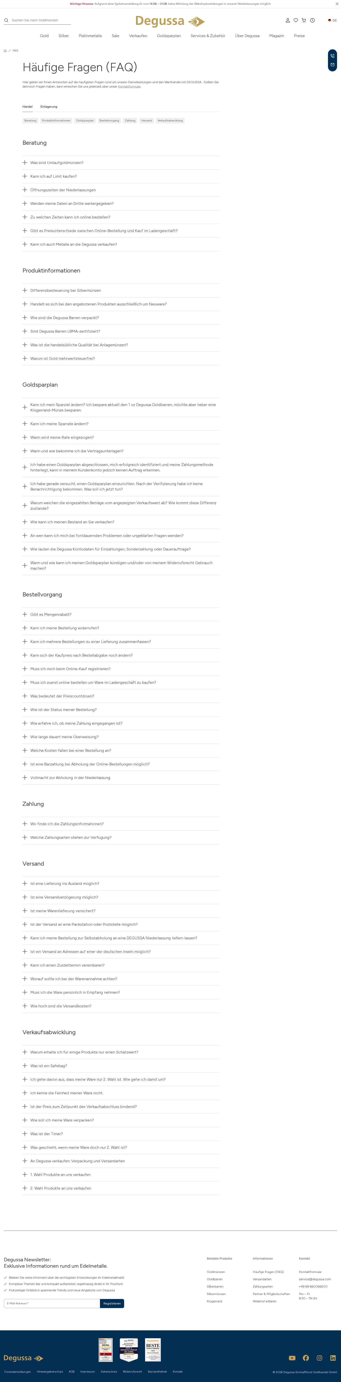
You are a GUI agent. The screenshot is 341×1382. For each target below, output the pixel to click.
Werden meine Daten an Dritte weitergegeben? (72, 203)
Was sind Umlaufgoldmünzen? (56, 162)
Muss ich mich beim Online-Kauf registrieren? (70, 668)
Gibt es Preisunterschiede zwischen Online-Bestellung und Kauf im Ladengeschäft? (104, 230)
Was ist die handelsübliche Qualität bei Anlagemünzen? (79, 344)
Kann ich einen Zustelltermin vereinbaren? (67, 965)
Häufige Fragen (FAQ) (268, 1272)
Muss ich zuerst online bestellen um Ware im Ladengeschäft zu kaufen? (93, 682)
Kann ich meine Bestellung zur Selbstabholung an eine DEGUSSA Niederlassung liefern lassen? (113, 938)
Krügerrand (214, 1301)
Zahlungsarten (263, 1286)
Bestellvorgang (109, 120)
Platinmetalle (90, 35)
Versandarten (262, 1279)
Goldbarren (215, 1279)
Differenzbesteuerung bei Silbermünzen (65, 290)
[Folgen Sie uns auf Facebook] (306, 1358)
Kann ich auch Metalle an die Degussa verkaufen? (73, 244)
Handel (27, 106)
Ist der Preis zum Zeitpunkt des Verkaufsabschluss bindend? (83, 1106)
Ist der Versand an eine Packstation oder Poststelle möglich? (84, 924)
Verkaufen (138, 35)
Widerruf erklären (264, 1301)
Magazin (276, 35)
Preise (299, 35)
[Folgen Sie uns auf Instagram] (319, 1358)
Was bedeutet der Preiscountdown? (62, 696)
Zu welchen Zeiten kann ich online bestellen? (70, 217)
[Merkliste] (296, 20)
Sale (115, 35)
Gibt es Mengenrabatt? (50, 614)
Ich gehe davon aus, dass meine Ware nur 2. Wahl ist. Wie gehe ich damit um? (98, 1079)
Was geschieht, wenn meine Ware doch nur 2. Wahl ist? (78, 1147)
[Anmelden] (288, 20)
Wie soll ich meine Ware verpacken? (62, 1120)
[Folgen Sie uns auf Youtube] (292, 1358)
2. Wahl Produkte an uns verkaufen (60, 1188)
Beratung (30, 120)
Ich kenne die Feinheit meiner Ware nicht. (66, 1093)
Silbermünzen (216, 1294)
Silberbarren (215, 1286)
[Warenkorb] (304, 20)
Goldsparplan (169, 35)
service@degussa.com (315, 1279)
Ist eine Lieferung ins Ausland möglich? (64, 883)
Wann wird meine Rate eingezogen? (62, 437)
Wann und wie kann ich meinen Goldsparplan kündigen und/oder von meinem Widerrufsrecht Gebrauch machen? (121, 565)
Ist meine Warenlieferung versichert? (62, 910)
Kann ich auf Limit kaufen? (53, 176)
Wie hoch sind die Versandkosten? (60, 1006)
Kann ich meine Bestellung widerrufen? (64, 628)
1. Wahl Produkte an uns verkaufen (60, 1174)
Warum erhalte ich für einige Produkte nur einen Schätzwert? (84, 1052)
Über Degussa (247, 35)
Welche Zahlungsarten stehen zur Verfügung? (70, 837)
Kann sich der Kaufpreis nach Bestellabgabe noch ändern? (81, 655)
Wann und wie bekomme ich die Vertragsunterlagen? (77, 451)
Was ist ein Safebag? (48, 1065)
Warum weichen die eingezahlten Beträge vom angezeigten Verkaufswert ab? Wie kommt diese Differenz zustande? (123, 505)
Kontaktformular (129, 86)
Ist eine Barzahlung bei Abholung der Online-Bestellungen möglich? (90, 764)
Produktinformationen (56, 120)
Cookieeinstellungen (17, 1372)
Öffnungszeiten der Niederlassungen (63, 190)
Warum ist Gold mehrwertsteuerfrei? (62, 358)
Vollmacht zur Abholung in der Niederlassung (70, 777)
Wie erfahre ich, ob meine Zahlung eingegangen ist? (76, 723)
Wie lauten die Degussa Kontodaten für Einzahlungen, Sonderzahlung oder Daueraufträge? (110, 549)
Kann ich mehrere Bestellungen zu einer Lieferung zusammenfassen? (90, 641)
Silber (64, 35)
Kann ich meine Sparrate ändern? (59, 423)
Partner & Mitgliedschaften (271, 1294)
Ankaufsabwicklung (170, 120)
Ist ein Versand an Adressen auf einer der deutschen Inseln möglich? (90, 951)
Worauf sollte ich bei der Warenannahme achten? (73, 978)
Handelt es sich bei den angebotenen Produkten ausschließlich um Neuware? (98, 304)
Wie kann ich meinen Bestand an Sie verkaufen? (72, 522)
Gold (44, 35)
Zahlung (130, 120)
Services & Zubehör (208, 35)
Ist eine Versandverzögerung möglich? (64, 897)
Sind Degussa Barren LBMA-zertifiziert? (65, 331)
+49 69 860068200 (313, 1286)
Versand (146, 120)
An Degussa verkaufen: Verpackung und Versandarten (77, 1161)
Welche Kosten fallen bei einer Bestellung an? (70, 750)
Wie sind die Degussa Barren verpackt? (64, 317)
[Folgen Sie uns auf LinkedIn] (333, 1358)
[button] (312, 20)
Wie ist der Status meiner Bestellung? (63, 709)
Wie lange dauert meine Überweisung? (64, 736)
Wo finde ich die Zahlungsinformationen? (67, 823)
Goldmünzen (216, 1272)
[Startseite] (5, 50)
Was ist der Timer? (46, 1133)
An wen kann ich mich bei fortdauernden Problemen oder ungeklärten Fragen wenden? (107, 535)
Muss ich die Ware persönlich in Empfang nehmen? (75, 992)
